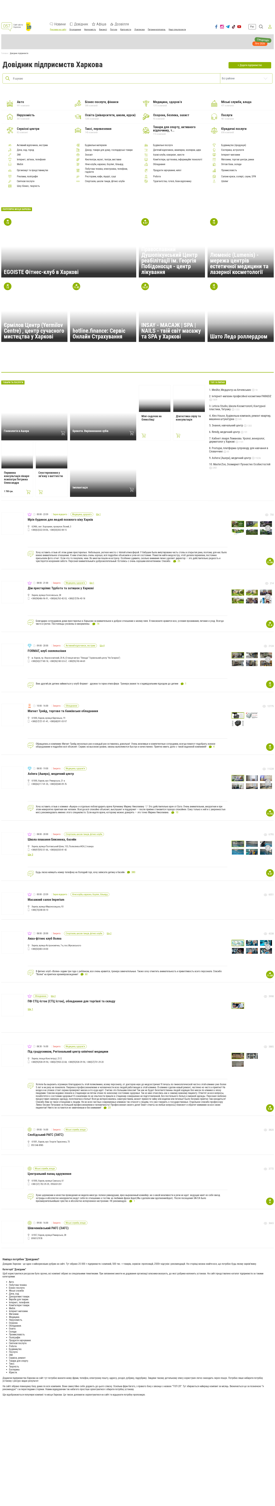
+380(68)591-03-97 (58, 721)
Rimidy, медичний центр (226, 432)
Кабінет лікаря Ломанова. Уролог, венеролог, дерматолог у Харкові (237, 440)
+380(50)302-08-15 (58, 530)
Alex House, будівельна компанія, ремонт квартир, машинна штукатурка (240, 417)
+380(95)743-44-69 (76, 661)
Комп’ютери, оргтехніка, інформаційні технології (177, 159)
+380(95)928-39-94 (39, 1062)
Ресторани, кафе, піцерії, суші (100, 176)
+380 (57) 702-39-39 (40, 1184)
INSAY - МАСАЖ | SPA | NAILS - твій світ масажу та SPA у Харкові (171, 330)
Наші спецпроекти (177, 29)
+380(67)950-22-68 (58, 1062)
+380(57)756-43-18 (76, 598)
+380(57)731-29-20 (95, 1062)
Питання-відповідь (157, 29)
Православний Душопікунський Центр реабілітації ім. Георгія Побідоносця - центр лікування (169, 260)
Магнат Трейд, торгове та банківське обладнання (63, 711)
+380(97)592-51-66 (39, 849)
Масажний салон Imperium (46, 900)
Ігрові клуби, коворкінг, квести (168, 154)
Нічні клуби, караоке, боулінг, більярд (104, 164)
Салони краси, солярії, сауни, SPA (238, 176)
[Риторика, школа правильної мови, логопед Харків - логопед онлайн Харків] (153, 362)
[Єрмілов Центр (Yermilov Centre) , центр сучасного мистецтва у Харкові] (168, 362)
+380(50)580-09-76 (58, 784)
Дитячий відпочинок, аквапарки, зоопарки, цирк (177, 150)
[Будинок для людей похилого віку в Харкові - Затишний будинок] (122, 362)
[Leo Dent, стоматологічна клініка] (198, 362)
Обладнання (159, 164)
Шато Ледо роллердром (238, 336)
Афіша (101, 24)
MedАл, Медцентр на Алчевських (232, 389)
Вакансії (103, 29)
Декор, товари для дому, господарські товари (109, 150)
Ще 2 (109, 933)
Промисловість (229, 170)
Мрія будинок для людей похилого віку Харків (60, 519)
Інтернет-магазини (230, 154)
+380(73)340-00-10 (39, 910)
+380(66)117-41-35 (39, 784)
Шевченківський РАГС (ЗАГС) (48, 1228)
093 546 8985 (37, 1145)
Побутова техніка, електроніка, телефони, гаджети (106, 170)
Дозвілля (122, 24)
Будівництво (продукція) (233, 145)
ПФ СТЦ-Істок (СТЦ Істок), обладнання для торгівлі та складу (71, 1001)
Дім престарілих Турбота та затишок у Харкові (61, 588)
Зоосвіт (89, 154)
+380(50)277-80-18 (39, 661)
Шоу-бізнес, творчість (28, 186)
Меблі (20, 164)
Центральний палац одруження (49, 1174)
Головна (4, 53)
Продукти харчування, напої (167, 170)
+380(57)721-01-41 (39, 721)
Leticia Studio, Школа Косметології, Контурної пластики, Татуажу (237, 407)
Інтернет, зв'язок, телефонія (31, 159)
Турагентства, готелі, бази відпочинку (172, 181)
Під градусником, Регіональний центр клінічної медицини (68, 1051)
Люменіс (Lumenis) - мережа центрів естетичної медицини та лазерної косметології (239, 263)
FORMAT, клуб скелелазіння (47, 651)
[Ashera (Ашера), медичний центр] (76, 362)
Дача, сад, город (25, 150)
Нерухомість (90, 29)
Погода (113, 29)
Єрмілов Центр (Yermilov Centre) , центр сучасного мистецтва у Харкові (34, 330)
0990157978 (36, 1238)
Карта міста (125, 29)
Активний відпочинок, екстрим (32, 145)
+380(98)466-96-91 (39, 598)
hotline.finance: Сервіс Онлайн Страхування (99, 333)
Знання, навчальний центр (228, 425)
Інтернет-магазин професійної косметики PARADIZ (241, 396)
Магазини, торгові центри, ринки (237, 159)
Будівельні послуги (163, 145)
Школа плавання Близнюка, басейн (52, 839)
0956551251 (56, 1184)
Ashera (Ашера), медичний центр (232, 458)
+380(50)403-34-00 (39, 949)
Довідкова (139, 29)
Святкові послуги (25, 181)
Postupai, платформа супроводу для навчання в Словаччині (238, 449)
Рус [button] (252, 26)
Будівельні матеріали (96, 145)
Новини (60, 24)
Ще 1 (98, 514)
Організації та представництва (32, 170)
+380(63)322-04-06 (39, 530)
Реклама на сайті (58, 29)
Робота (157, 176)
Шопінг (224, 181)
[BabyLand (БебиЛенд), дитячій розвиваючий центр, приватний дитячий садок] (137, 362)
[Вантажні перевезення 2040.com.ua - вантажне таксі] (107, 362)
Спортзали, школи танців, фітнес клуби (105, 181)
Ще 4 (102, 645)
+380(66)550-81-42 (58, 849)
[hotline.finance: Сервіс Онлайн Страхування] (91, 362)
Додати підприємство (251, 65)
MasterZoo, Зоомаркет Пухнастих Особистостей (241, 464)
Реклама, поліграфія (27, 176)
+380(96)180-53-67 (58, 661)
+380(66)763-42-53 (58, 598)
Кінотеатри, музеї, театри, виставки (103, 159)
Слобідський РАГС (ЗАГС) (45, 1135)
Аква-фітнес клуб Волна (44, 938)
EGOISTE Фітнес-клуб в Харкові (41, 272)
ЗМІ (19, 154)
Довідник (81, 24)
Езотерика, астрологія (232, 150)
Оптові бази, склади (231, 164)
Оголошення (75, 29)
